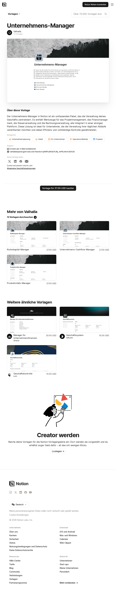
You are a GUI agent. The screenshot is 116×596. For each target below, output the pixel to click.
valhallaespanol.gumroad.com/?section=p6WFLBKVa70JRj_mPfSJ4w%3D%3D (42, 152)
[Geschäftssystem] (84, 320)
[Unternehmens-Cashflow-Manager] (84, 234)
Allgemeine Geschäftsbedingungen (21, 168)
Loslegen (58, 451)
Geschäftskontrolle (22, 373)
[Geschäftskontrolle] (31, 358)
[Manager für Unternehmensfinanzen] (31, 320)
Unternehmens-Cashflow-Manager (77, 249)
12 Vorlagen (18, 34)
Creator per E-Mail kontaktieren (23, 149)
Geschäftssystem (74, 335)
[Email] (26, 161)
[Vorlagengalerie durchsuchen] (106, 14)
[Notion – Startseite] (4, 4)
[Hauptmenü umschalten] (112, 4)
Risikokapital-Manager (18, 249)
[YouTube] (30, 492)
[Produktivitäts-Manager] (31, 268)
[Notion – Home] (58, 483)
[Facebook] (21, 161)
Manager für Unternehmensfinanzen (25, 336)
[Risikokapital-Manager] (31, 234)
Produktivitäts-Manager (19, 283)
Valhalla (17, 31)
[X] (9, 161)
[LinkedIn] (15, 161)
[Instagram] (11, 492)
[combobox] (90, 14)
